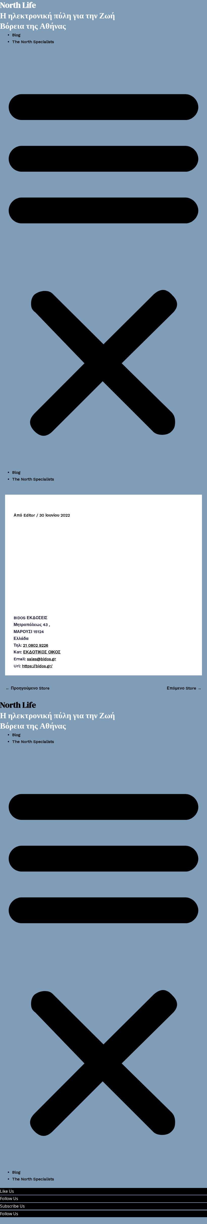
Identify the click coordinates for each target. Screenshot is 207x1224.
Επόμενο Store (184, 688)
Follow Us (9, 1198)
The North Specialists (33, 41)
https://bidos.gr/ (37, 666)
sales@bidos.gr (41, 658)
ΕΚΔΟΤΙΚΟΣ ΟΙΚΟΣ (42, 652)
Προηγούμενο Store (27, 688)
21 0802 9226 (35, 645)
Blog (16, 35)
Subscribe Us (12, 1206)
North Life (18, 704)
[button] (103, 260)
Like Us (7, 1191)
